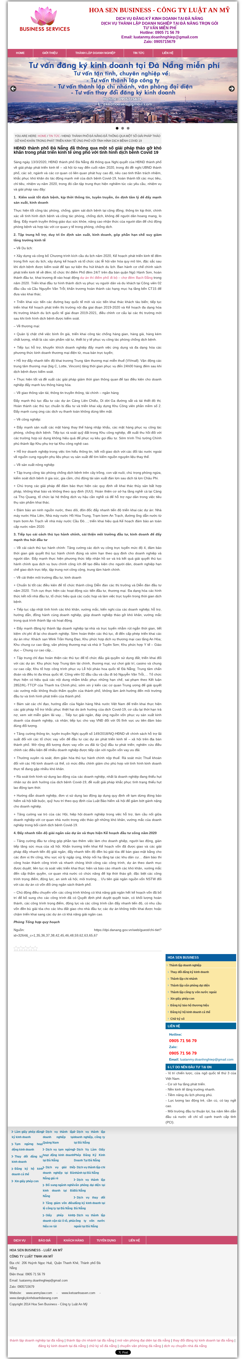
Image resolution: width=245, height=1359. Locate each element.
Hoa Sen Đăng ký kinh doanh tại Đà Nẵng (44, 18)
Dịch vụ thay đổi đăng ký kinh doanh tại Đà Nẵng (89, 1203)
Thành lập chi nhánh (183, 978)
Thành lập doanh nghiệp (185, 965)
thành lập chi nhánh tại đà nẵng (90, 1340)
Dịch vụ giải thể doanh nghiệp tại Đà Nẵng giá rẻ (58, 1173)
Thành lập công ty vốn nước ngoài (193, 992)
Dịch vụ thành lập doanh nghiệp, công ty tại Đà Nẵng (89, 1137)
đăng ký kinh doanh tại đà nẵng (62, 1346)
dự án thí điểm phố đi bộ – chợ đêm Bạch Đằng (117, 277)
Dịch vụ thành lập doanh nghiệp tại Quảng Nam (58, 1137)
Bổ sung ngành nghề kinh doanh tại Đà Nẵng (58, 1190)
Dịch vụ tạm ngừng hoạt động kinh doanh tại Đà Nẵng (58, 1155)
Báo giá (45, 1240)
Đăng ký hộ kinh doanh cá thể (190, 1012)
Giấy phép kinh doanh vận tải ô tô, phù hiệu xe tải (58, 1221)
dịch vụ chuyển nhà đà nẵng (185, 1346)
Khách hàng (74, 1240)
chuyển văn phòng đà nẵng (140, 1346)
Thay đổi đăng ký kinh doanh (189, 972)
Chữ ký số (177, 1019)
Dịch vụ (20, 1240)
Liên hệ (134, 1240)
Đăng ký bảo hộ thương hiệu (189, 1005)
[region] (122, 90)
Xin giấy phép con (182, 998)
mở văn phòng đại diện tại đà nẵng (143, 1340)
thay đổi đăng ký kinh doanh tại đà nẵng (203, 1340)
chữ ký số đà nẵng (103, 1346)
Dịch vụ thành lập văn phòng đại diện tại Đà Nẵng (89, 1185)
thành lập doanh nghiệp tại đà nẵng (37, 1340)
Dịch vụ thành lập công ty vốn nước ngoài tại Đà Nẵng (89, 1221)
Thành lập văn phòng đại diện (190, 985)
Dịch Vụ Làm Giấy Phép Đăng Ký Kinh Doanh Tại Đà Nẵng (89, 1155)
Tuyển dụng (106, 1240)
